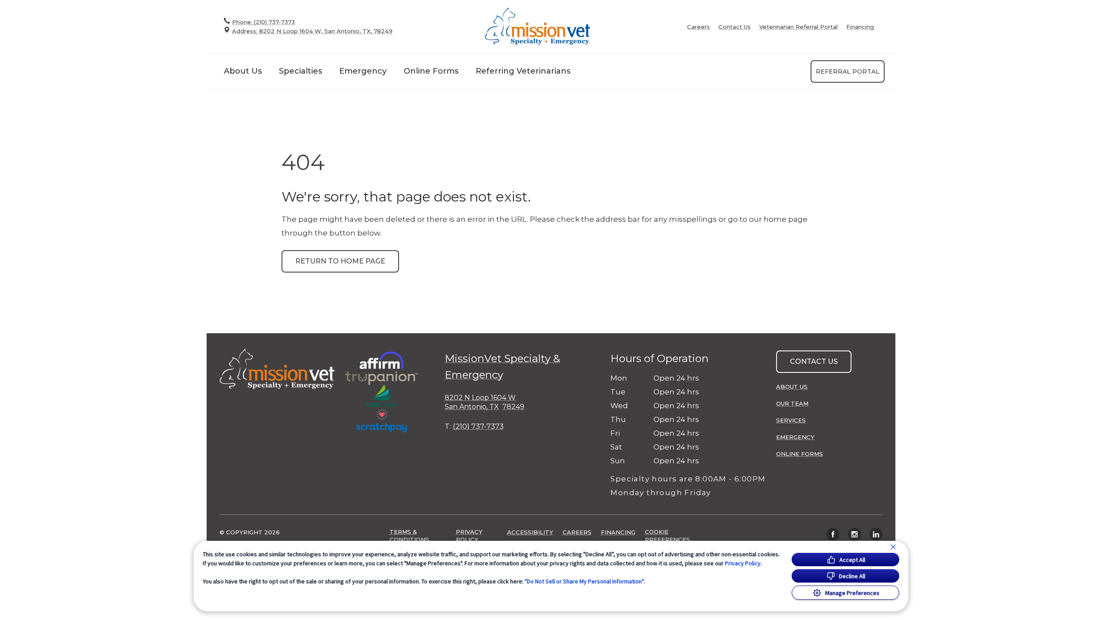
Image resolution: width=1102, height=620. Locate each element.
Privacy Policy (743, 563)
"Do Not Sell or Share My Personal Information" (584, 581)
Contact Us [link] (734, 27)
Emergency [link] (363, 71)
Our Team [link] (792, 403)
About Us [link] (792, 386)
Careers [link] (698, 27)
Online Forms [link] (431, 71)
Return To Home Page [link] (340, 261)
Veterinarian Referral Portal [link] (798, 27)
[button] (385, 392)
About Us (243, 71)
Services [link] (791, 420)
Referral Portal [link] (847, 71)
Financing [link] (860, 27)
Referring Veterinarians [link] (523, 71)
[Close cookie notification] (893, 547)
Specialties (300, 71)
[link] (538, 26)
